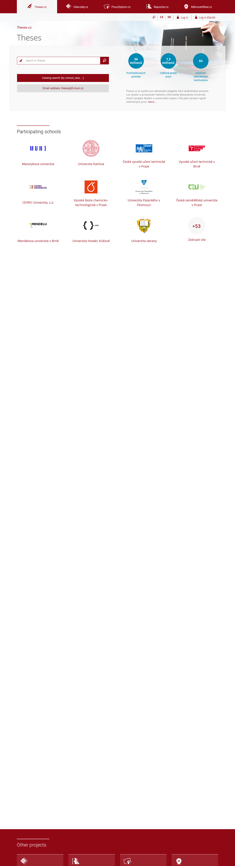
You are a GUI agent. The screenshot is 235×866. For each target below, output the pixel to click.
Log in (184, 17)
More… (152, 101)
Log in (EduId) (207, 17)
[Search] (154, 17)
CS (161, 17)
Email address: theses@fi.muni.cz (63, 88)
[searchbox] (62, 60)
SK (169, 17)
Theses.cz (24, 27)
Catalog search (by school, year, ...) (63, 78)
